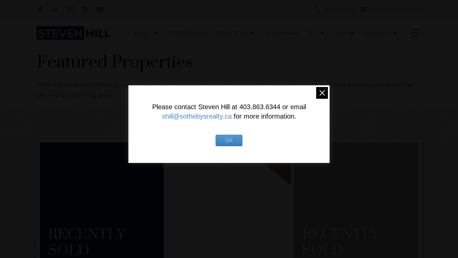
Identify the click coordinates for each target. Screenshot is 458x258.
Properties (232, 33)
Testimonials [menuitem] (187, 33)
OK (229, 140)
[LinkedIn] (55, 9)
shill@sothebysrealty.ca (197, 116)
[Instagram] (70, 9)
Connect (377, 33)
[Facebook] (40, 9)
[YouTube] (100, 9)
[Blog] (85, 9)
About (142, 33)
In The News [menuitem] (282, 33)
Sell (341, 33)
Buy (313, 33)
